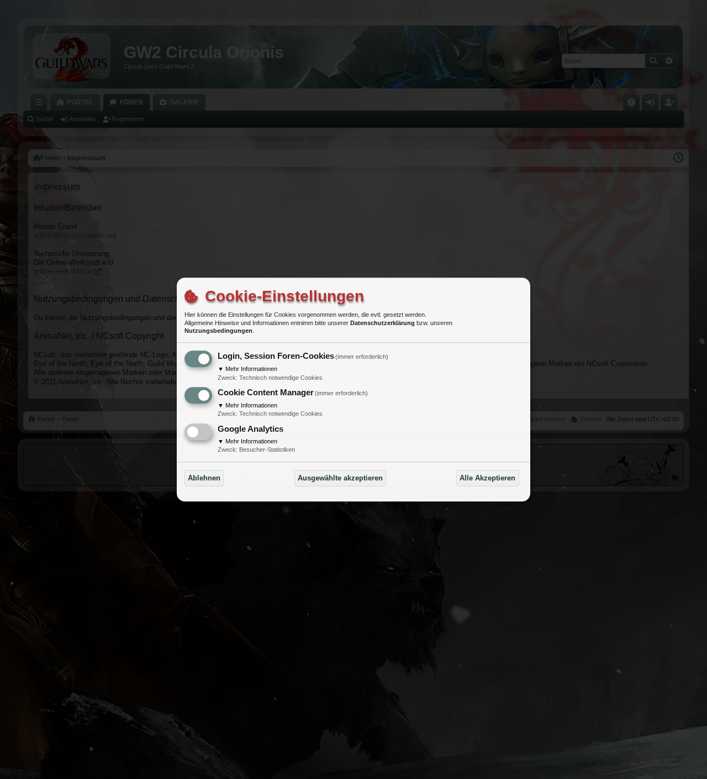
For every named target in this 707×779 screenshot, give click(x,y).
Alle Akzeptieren (487, 478)
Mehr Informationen (247, 368)
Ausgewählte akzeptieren (340, 478)
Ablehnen (204, 478)
